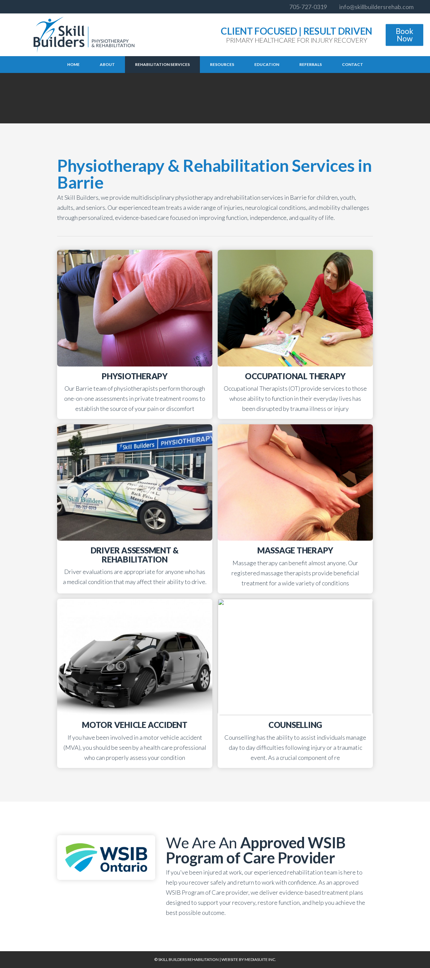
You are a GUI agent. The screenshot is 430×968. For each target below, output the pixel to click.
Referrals (310, 64)
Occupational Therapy (295, 376)
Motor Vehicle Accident (134, 725)
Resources (222, 64)
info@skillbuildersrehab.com (376, 6)
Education (266, 64)
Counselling (295, 725)
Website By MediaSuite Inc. (248, 959)
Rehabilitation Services (162, 64)
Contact (352, 64)
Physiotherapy (135, 376)
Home (73, 64)
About (107, 64)
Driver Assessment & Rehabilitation (135, 554)
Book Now (404, 34)
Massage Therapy (295, 550)
